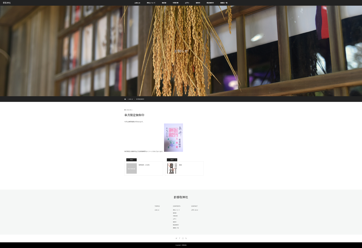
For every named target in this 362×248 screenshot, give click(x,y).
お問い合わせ (194, 210)
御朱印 (198, 3)
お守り (187, 3)
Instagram (182, 237)
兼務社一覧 (223, 3)
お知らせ (137, 3)
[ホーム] (125, 97)
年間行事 (175, 3)
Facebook (179, 237)
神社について (151, 3)
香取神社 (7, 3)
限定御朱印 (210, 3)
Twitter (176, 237)
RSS (185, 237)
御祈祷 (164, 3)
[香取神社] (181, 197)
